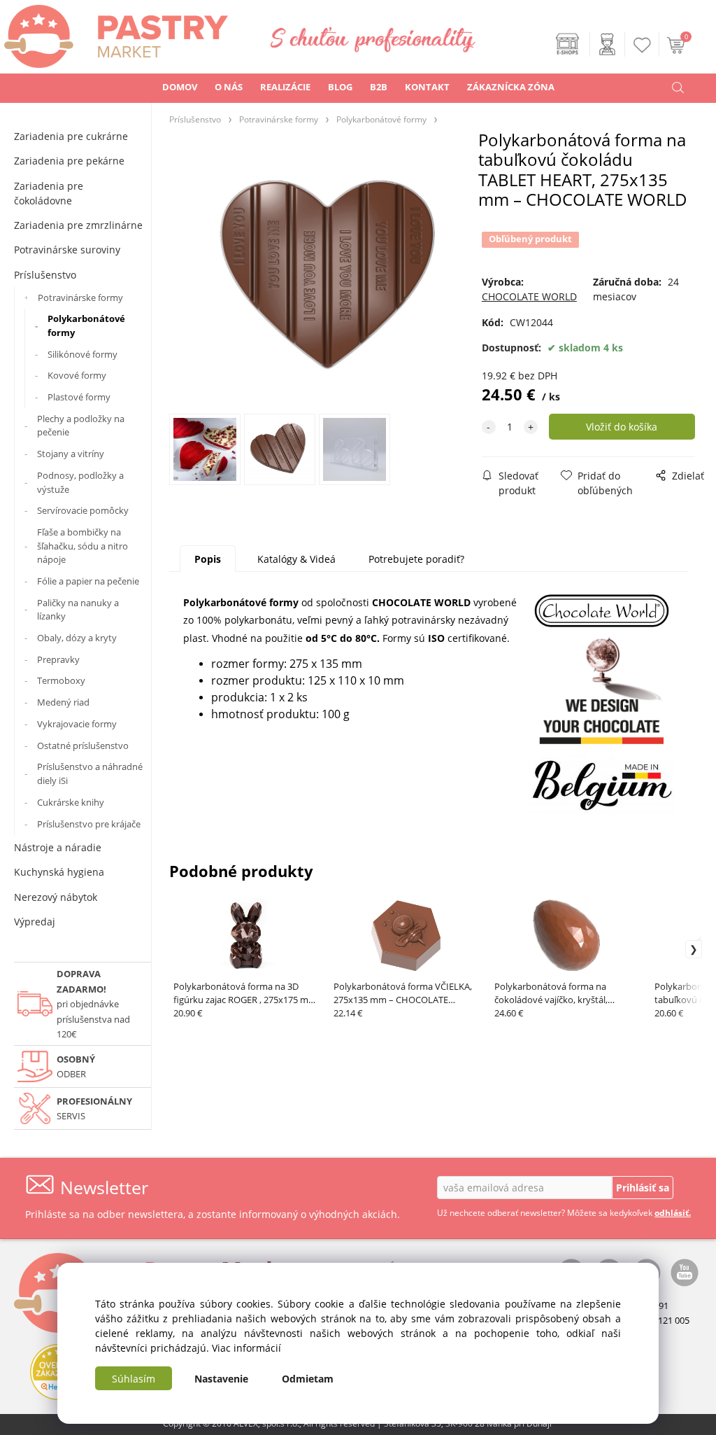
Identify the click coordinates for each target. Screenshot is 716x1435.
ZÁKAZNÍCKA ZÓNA (510, 86)
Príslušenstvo (45, 274)
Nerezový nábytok (55, 897)
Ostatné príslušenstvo (83, 745)
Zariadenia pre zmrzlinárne (78, 225)
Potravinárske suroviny (67, 249)
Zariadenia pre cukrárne (71, 136)
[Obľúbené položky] (642, 45)
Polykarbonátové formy (86, 325)
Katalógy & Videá (296, 559)
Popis (207, 559)
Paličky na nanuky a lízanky (78, 609)
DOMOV (179, 86)
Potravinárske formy (80, 297)
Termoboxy (61, 680)
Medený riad (63, 702)
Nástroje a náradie (57, 847)
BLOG (340, 86)
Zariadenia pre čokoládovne (48, 193)
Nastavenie (221, 1378)
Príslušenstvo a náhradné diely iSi (90, 773)
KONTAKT (427, 86)
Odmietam (308, 1378)
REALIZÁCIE (285, 86)
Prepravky (58, 659)
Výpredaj (34, 921)
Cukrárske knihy (70, 802)
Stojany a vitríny (70, 453)
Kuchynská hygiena (59, 871)
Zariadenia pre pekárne (69, 160)
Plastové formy (79, 397)
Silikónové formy (82, 354)
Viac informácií (246, 1347)
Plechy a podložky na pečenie (80, 425)
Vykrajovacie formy (77, 724)
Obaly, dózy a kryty (77, 637)
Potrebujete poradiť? (416, 559)
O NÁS (229, 86)
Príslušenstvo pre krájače (89, 824)
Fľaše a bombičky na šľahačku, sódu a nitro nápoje (82, 546)
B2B (378, 86)
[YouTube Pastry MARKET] (684, 1271)
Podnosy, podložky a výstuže (80, 482)
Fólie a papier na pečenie (88, 581)
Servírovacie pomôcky (83, 510)
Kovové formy (77, 375)
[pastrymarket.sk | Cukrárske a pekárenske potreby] (114, 32)
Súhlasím (133, 1378)
